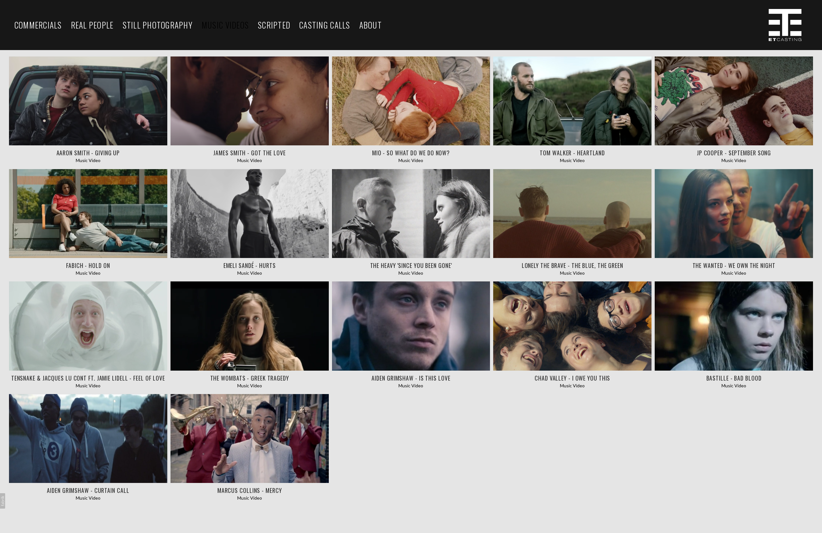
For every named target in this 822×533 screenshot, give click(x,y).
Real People (92, 25)
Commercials (38, 25)
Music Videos (225, 25)
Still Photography (158, 25)
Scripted (274, 25)
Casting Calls (324, 25)
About (370, 25)
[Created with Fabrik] (2, 501)
